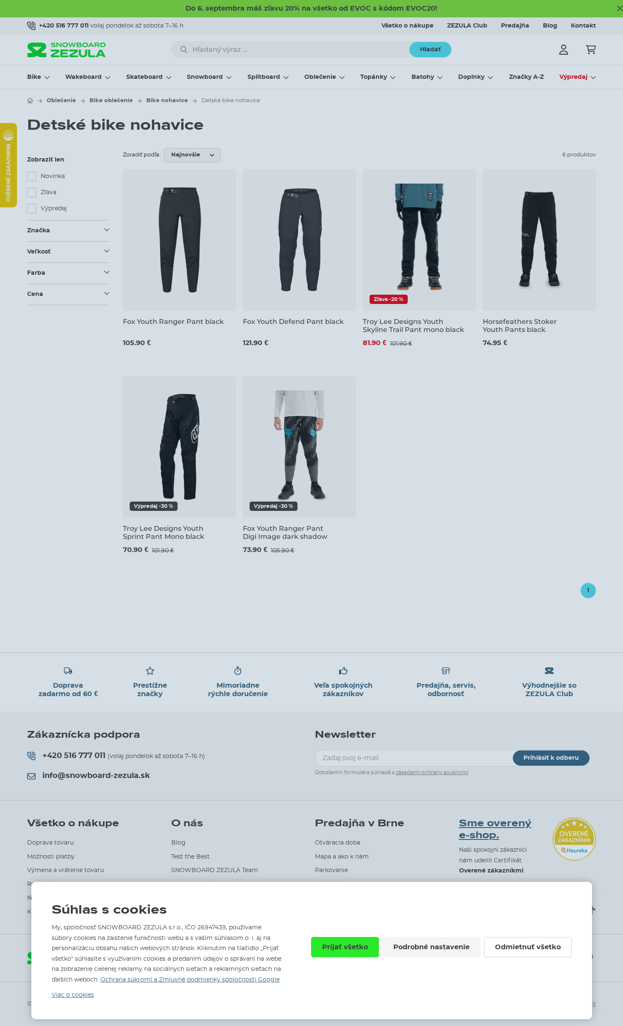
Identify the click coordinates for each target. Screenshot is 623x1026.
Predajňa (515, 26)
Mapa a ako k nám (342, 857)
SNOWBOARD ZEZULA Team (214, 870)
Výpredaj (573, 77)
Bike (34, 77)
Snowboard (205, 77)
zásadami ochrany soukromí (432, 772)
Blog (550, 26)
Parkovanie (331, 870)
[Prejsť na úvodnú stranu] (30, 100)
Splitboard (264, 77)
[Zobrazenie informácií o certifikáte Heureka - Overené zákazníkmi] (8, 205)
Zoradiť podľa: (142, 155)
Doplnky (471, 77)
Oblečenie (320, 77)
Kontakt (583, 26)
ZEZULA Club (467, 26)
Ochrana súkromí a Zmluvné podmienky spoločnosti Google (190, 980)
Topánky (373, 77)
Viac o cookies (73, 995)
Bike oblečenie (111, 100)
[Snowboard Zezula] (66, 49)
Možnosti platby (51, 857)
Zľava (48, 192)
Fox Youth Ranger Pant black (173, 322)
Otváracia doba (337, 843)
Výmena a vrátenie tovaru (65, 870)
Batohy (423, 77)
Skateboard (144, 77)
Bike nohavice (167, 100)
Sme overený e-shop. (495, 829)
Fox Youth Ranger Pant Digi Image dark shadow (285, 532)
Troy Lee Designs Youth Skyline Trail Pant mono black (413, 326)
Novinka (53, 176)
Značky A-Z (526, 77)
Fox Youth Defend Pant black (293, 322)
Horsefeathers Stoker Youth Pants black (520, 326)
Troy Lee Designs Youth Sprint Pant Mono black (163, 532)
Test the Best (190, 857)
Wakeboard (83, 77)
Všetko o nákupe (407, 26)
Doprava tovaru (50, 843)
